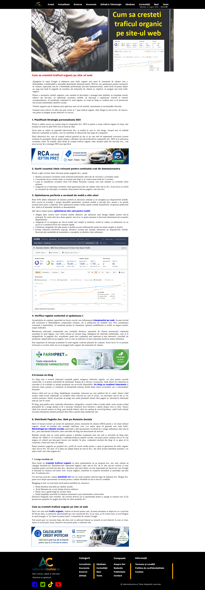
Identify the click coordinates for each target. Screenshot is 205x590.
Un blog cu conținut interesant (110, 384)
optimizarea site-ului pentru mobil (72, 211)
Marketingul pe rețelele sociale (48, 429)
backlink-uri (64, 477)
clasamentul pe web (103, 320)
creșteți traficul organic (58, 463)
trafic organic (56, 511)
